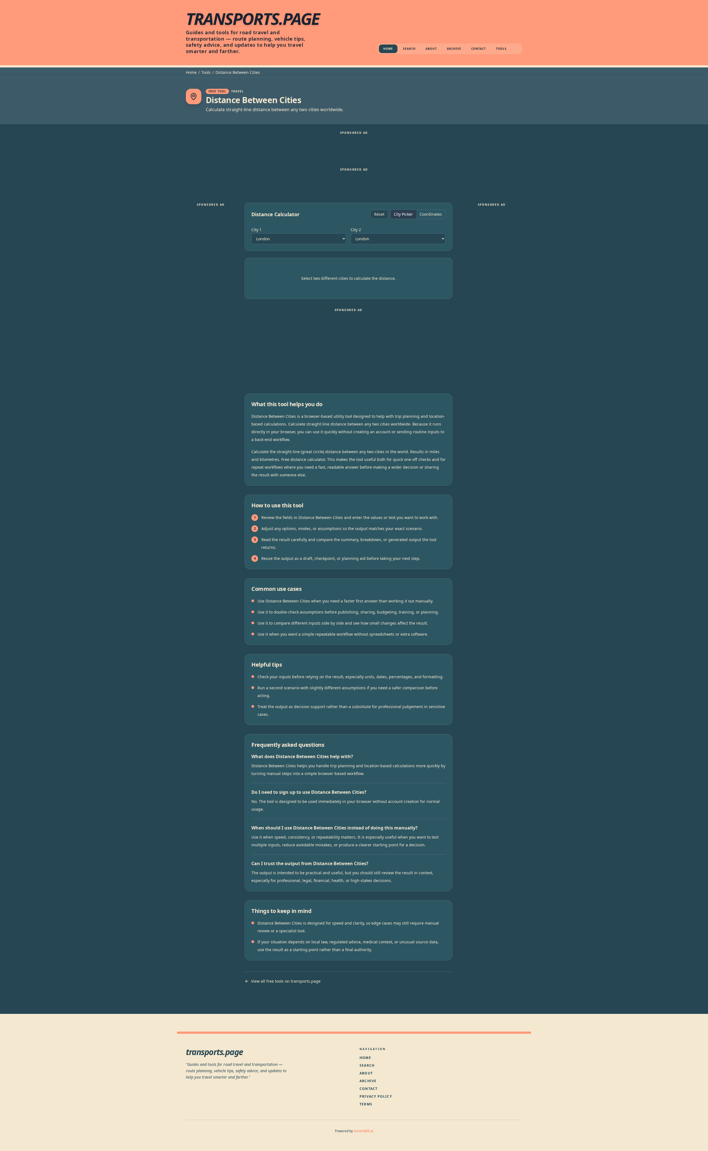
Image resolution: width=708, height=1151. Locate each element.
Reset (379, 214)
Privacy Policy (376, 1096)
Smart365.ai (363, 1131)
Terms (366, 1104)
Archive (454, 49)
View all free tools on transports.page (286, 981)
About (431, 49)
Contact (478, 49)
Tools (501, 49)
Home (388, 49)
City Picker (403, 214)
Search (409, 49)
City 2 (356, 230)
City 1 (256, 230)
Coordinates (431, 214)
